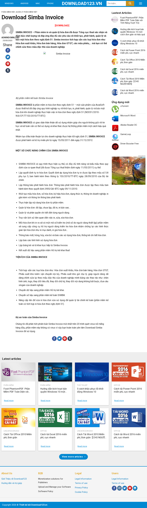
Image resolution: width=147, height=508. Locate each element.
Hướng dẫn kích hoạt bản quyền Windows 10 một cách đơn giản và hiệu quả (132, 32)
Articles (50, 10)
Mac (38, 3)
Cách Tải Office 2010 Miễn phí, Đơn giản (132, 61)
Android (25, 3)
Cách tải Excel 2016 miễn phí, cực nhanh (132, 70)
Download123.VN (73, 3)
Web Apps (10, 10)
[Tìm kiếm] (130, 3)
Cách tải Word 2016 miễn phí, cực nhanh (132, 91)
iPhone (50, 3)
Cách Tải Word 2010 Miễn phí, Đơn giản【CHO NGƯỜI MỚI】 (132, 81)
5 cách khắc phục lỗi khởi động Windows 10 (132, 42)
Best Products (29, 10)
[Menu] (140, 3)
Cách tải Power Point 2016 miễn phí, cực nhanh (132, 51)
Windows (9, 3)
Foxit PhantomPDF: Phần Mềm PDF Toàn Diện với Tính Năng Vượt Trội (132, 20)
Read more (8, 400)
